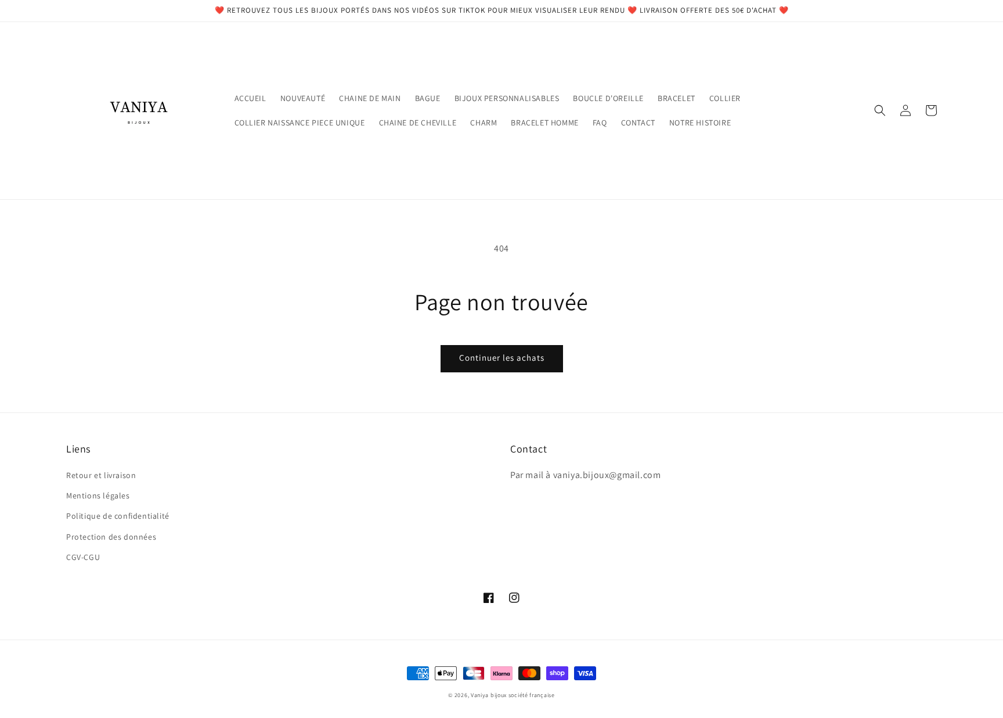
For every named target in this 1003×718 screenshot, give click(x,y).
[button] (880, 110)
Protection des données (111, 537)
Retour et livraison (101, 475)
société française (531, 695)
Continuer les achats (501, 357)
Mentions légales (98, 495)
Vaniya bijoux (489, 695)
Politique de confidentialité (117, 516)
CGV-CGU (83, 557)
